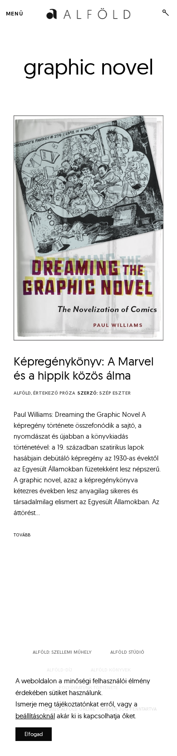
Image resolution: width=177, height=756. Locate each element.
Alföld (22, 393)
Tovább (22, 535)
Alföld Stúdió (127, 652)
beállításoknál (35, 715)
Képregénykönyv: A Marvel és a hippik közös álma (84, 368)
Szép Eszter (115, 393)
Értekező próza (54, 393)
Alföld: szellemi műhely (62, 652)
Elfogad (34, 734)
